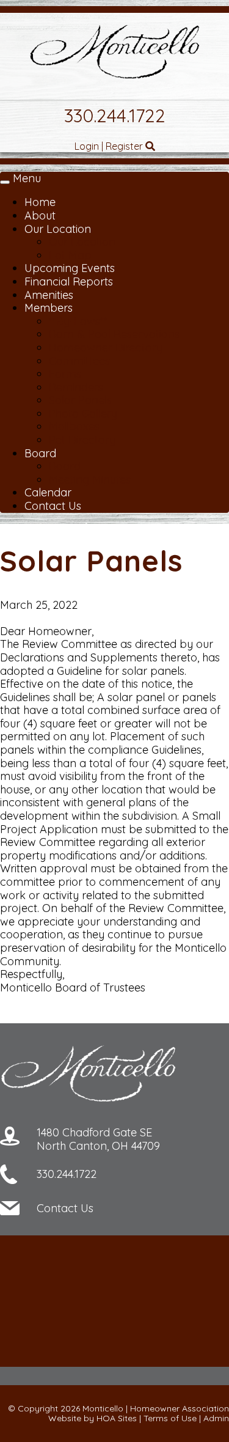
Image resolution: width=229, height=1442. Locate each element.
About (40, 215)
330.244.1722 (114, 115)
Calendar (47, 492)
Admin (216, 1418)
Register (124, 146)
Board (40, 453)
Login (87, 146)
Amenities (48, 295)
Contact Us (52, 506)
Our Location (57, 229)
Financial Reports (68, 281)
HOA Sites (116, 1418)
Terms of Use (170, 1418)
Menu (27, 178)
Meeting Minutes (90, 480)
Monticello (102, 1408)
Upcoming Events (69, 268)
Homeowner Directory (105, 347)
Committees (79, 361)
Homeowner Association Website (138, 1413)
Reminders (76, 387)
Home (40, 202)
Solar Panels (80, 400)
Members (48, 308)
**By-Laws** (78, 321)
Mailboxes (74, 426)
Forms (65, 374)
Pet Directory (82, 440)
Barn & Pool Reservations (114, 334)
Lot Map (70, 255)
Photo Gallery (83, 413)
